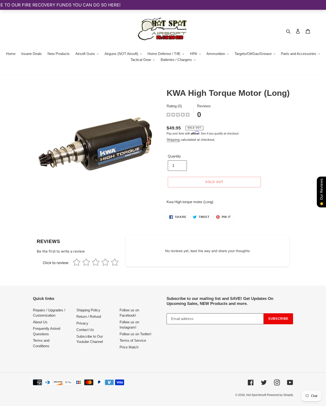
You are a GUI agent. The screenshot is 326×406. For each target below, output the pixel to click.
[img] (178, 115)
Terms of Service (133, 340)
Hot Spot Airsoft (256, 395)
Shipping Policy (88, 310)
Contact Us (85, 330)
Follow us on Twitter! (135, 334)
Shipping (173, 139)
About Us (40, 322)
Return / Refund (88, 316)
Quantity (174, 156)
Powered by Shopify (280, 395)
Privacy (82, 323)
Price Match (129, 347)
